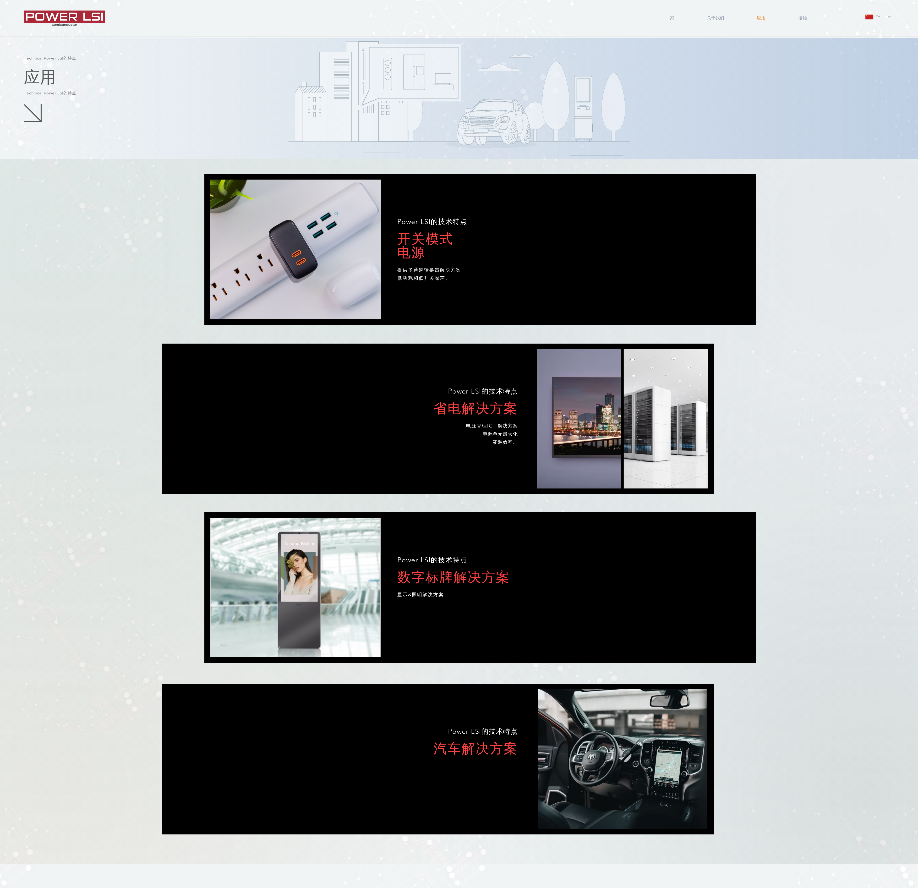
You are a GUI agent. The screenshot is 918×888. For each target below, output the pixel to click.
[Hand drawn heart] (64, 18)
